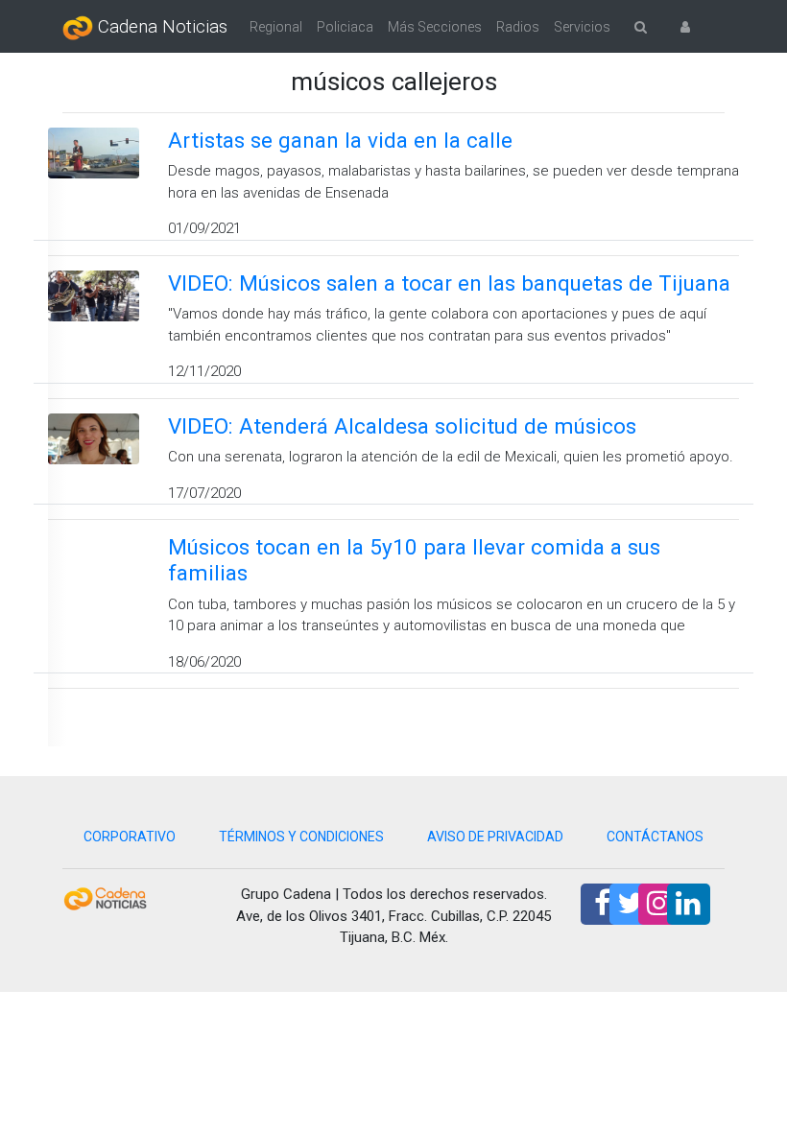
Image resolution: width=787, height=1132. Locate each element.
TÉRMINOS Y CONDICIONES (301, 836)
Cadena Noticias (160, 26)
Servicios (582, 27)
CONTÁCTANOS (655, 836)
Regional (276, 27)
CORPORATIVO (129, 836)
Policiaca (345, 27)
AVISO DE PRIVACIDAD (495, 836)
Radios (517, 27)
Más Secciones (435, 27)
